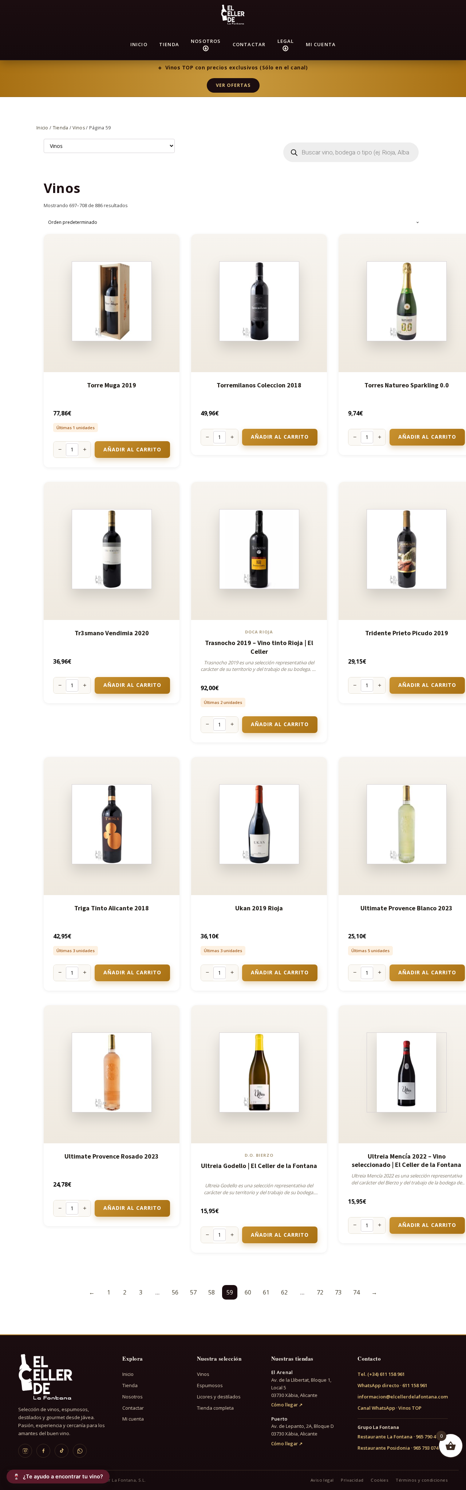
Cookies (379, 1480)
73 (338, 1292)
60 (248, 1292)
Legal (285, 41)
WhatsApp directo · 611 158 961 (392, 1385)
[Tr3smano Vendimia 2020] (111, 551)
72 (320, 1292)
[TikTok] (61, 1451)
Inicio (138, 44)
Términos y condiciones (422, 1480)
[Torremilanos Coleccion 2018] (259, 303)
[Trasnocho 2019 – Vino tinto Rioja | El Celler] (259, 551)
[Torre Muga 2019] (111, 303)
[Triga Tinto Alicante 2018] (111, 826)
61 (266, 1292)
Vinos (78, 128)
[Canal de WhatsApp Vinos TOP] (80, 1451)
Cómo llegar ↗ (287, 1405)
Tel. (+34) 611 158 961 (381, 1374)
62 (284, 1292)
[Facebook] (43, 1451)
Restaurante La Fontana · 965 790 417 (399, 1436)
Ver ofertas (233, 85)
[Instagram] (25, 1451)
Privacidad (352, 1480)
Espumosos (210, 1385)
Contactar (249, 44)
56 (175, 1292)
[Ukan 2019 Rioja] (259, 826)
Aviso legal (322, 1480)
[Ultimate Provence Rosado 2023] (111, 1074)
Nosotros (206, 41)
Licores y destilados (219, 1396)
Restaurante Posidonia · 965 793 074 (398, 1448)
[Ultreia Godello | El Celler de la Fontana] (259, 1074)
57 (193, 1292)
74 (356, 1292)
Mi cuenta (321, 44)
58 (211, 1292)
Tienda (169, 44)
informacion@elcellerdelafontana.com (403, 1396)
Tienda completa (215, 1408)
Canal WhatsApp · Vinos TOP (390, 1408)
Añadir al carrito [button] (132, 449)
